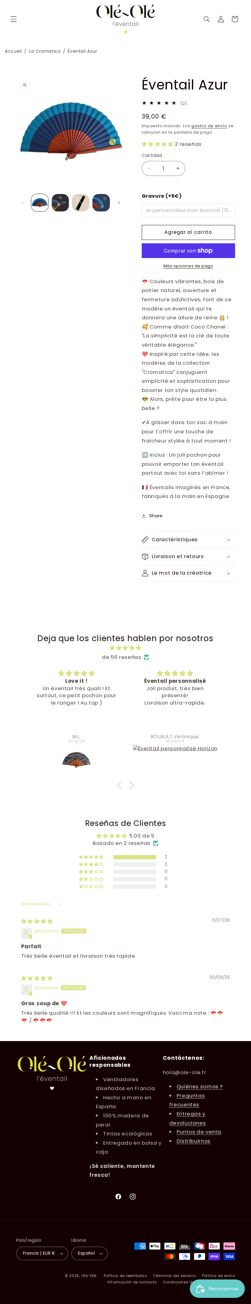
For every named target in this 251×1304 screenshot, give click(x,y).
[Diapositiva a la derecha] (119, 202)
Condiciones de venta (185, 1282)
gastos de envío (209, 125)
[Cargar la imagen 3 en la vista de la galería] (80, 202)
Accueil (13, 51)
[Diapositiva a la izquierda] (23, 202)
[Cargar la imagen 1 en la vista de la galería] (39, 202)
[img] (125, 648)
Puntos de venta (199, 1131)
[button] (13, 19)
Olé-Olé (88, 1275)
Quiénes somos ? (200, 1086)
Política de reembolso (125, 1275)
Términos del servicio (174, 1275)
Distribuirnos (194, 1141)
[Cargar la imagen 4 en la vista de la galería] (101, 202)
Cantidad (152, 155)
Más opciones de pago (188, 265)
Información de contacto (132, 1282)
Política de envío (218, 1275)
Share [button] (156, 516)
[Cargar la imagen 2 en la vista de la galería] (60, 202)
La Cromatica (45, 51)
